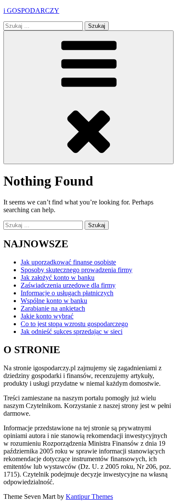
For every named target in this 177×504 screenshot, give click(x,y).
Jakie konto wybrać (47, 316)
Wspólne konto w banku (54, 300)
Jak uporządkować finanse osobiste (68, 262)
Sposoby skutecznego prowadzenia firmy (76, 269)
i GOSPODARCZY (31, 10)
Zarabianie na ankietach (53, 308)
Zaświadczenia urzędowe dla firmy (68, 285)
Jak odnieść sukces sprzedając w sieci (71, 331)
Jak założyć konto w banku (58, 277)
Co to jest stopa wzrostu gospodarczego (74, 323)
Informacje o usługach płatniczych (67, 293)
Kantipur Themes (89, 496)
